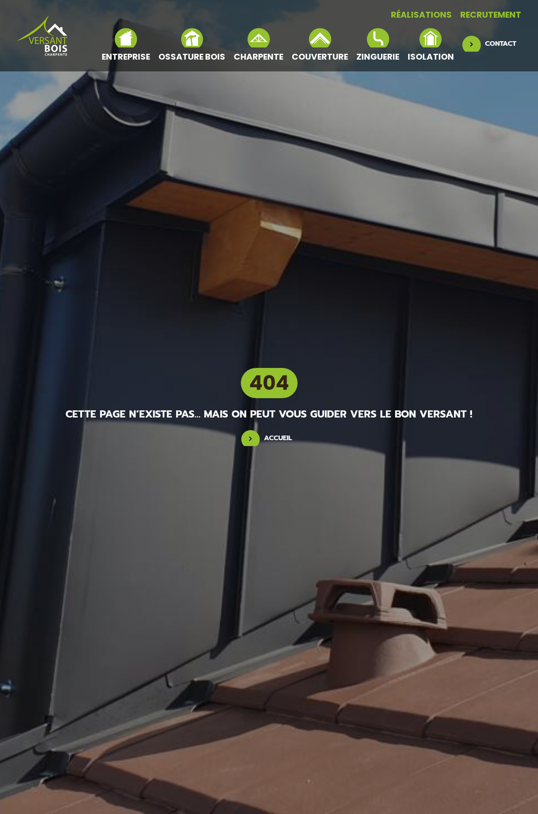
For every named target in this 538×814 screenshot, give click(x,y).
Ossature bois (191, 56)
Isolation (431, 56)
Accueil (278, 438)
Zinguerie (377, 56)
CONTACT (500, 44)
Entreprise (126, 56)
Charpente (258, 56)
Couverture (320, 56)
